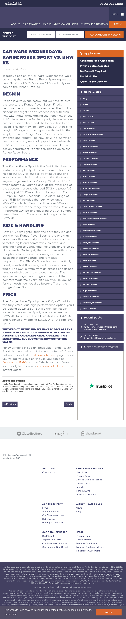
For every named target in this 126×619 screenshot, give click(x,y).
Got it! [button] (108, 612)
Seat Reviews (89, 260)
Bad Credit (48, 536)
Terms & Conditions (86, 543)
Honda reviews (90, 182)
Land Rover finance (42, 355)
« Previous (10, 404)
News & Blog (93, 92)
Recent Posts (93, 317)
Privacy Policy (84, 536)
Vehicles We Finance (89, 468)
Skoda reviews (90, 266)
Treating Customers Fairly (90, 547)
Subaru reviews (90, 278)
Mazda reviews (90, 212)
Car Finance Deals (54, 532)
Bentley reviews (90, 146)
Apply (118, 24)
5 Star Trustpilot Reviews (101, 347)
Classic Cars (83, 483)
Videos (86, 110)
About (15, 24)
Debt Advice (48, 519)
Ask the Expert (52, 504)
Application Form (51, 539)
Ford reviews (89, 176)
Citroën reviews (90, 158)
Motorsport (88, 122)
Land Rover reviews (92, 206)
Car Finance (31, 24)
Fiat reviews (89, 170)
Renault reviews (91, 254)
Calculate (105, 34)
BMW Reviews (90, 152)
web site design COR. (11, 458)
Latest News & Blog (89, 504)
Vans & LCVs (83, 491)
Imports (80, 487)
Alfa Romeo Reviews (93, 134)
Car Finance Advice (53, 515)
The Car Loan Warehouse (25, 14)
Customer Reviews (94, 24)
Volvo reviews (89, 308)
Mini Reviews (89, 224)
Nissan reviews (90, 236)
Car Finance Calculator (60, 24)
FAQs (45, 508)
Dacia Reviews (90, 164)
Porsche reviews (91, 248)
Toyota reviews (90, 290)
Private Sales (83, 476)
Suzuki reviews (90, 284)
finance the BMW (14, 362)
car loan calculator (50, 366)
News (85, 104)
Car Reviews (89, 128)
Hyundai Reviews (91, 188)
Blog (85, 98)
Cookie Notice (83, 539)
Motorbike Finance (86, 494)
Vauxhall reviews (91, 296)
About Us (48, 468)
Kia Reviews (89, 200)
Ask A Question (50, 511)
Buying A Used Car (52, 522)
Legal (80, 532)
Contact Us (48, 472)
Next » (69, 404)
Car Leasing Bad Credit (55, 547)
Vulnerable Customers (88, 550)
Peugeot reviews (91, 242)
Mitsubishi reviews (92, 230)
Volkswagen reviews (92, 302)
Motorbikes (88, 116)
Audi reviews (89, 140)
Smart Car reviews (92, 272)
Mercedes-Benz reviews (95, 218)
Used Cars (81, 472)
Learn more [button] (11, 614)
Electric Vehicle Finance (89, 479)
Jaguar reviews (90, 194)
